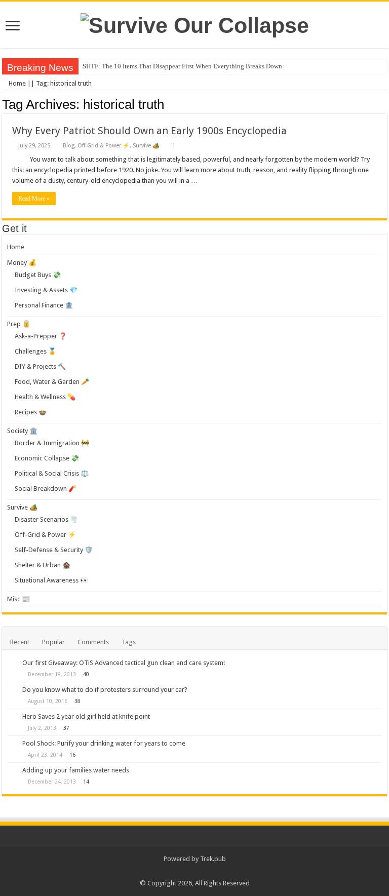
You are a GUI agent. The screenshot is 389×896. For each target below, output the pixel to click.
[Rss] (195, 871)
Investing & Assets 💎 (46, 290)
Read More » (34, 198)
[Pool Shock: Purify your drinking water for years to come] (12, 744)
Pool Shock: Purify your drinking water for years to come (103, 743)
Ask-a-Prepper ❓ (41, 336)
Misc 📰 (18, 599)
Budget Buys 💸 (38, 275)
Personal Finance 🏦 (44, 305)
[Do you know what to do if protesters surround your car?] (12, 690)
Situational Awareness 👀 (51, 580)
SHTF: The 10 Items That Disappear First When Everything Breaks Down (182, 66)
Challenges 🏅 (35, 351)
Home (16, 83)
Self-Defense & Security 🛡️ (54, 550)
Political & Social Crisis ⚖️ (52, 473)
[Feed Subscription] (384, 104)
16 (72, 755)
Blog (68, 145)
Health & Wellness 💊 (45, 397)
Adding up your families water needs (75, 770)
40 (86, 674)
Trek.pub (213, 859)
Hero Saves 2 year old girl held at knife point (86, 716)
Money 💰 (21, 262)
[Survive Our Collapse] (195, 24)
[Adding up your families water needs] (12, 771)
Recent (19, 642)
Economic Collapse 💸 (47, 458)
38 (77, 701)
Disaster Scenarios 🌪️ (46, 519)
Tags (129, 642)
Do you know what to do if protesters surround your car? (104, 689)
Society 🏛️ (22, 431)
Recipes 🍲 (31, 412)
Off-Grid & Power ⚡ (103, 145)
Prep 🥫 (18, 324)
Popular (53, 642)
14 (86, 781)
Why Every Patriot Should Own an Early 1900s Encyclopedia (149, 131)
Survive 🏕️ (146, 145)
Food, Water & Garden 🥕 (52, 381)
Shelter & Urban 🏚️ (42, 565)
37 (66, 728)
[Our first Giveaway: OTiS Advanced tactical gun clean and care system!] (12, 663)
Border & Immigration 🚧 (52, 443)
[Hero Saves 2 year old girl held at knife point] (12, 717)
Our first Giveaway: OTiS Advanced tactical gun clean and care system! (123, 663)
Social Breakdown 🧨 (45, 488)
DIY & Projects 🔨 (40, 366)
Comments (93, 642)
